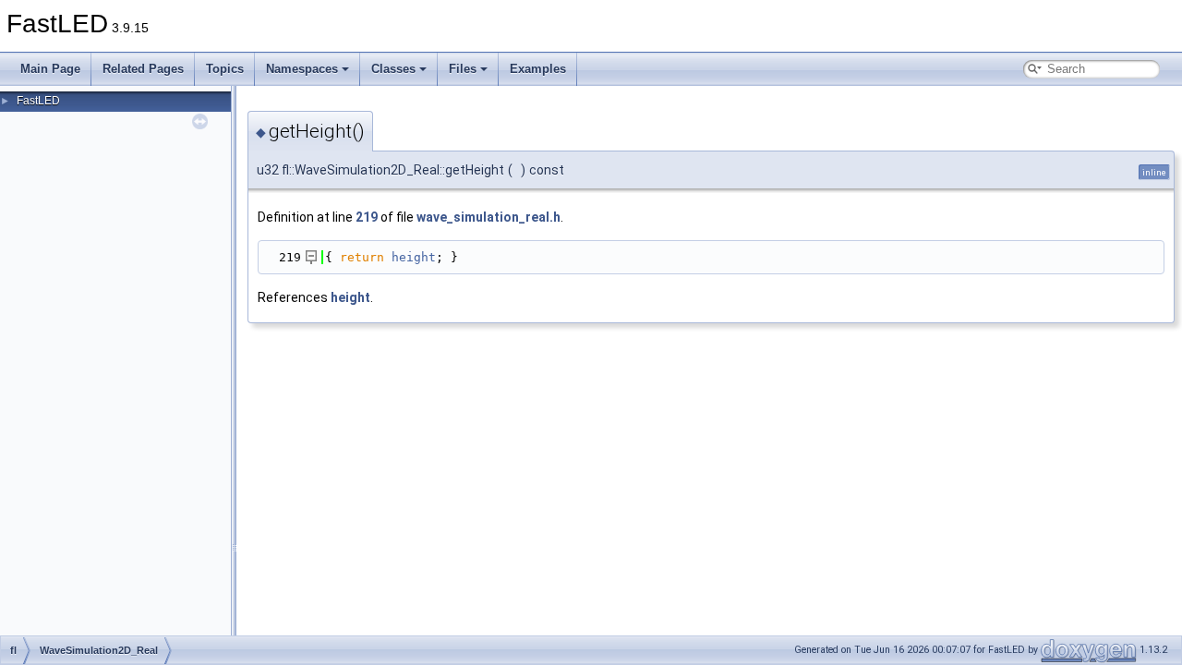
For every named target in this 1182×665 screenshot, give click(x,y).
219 (367, 217)
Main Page (50, 69)
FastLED (38, 100)
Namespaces (302, 69)
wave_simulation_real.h (488, 217)
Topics (225, 69)
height (414, 257)
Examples (538, 69)
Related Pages (143, 69)
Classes (393, 69)
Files (462, 69)
